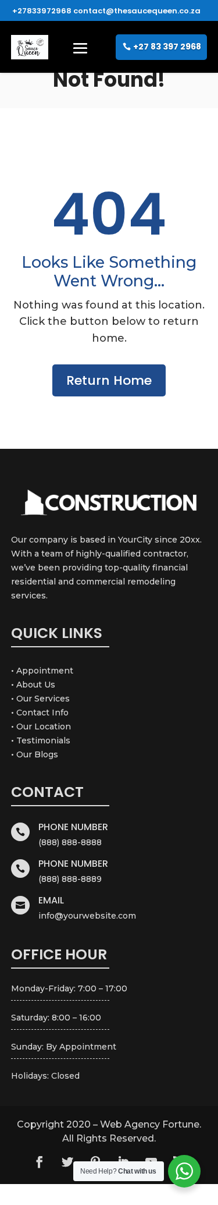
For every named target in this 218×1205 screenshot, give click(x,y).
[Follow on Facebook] (39, 1162)
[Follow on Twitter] (67, 1162)
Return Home (109, 380)
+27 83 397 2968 (167, 46)
